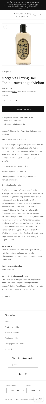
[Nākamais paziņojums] (41, 5)
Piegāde (14, 91)
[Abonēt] (35, 365)
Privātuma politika (12, 327)
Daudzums (5, 96)
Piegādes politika (12, 338)
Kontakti (8, 349)
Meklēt (7, 321)
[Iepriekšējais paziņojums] (4, 5)
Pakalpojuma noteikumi (14, 344)
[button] (5, 15)
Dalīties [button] (8, 296)
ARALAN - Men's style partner (19, 399)
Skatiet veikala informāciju (14, 124)
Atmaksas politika (12, 332)
